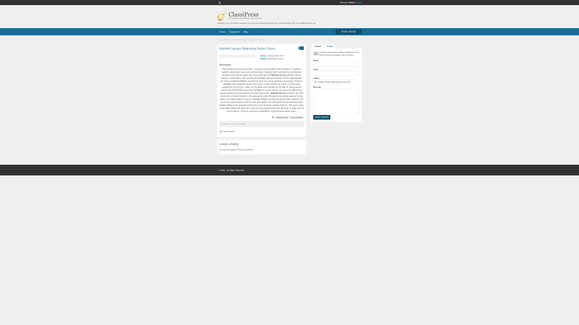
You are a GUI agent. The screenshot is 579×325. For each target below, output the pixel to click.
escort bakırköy (297, 117)
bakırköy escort (282, 117)
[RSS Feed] (219, 2)
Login (358, 3)
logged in (234, 150)
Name (315, 60)
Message (317, 87)
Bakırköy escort (230, 40)
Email (315, 69)
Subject (316, 78)
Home (222, 32)
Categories (234, 32)
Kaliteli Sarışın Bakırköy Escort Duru (247, 48)
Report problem (228, 131)
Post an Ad (348, 31)
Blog (246, 32)
